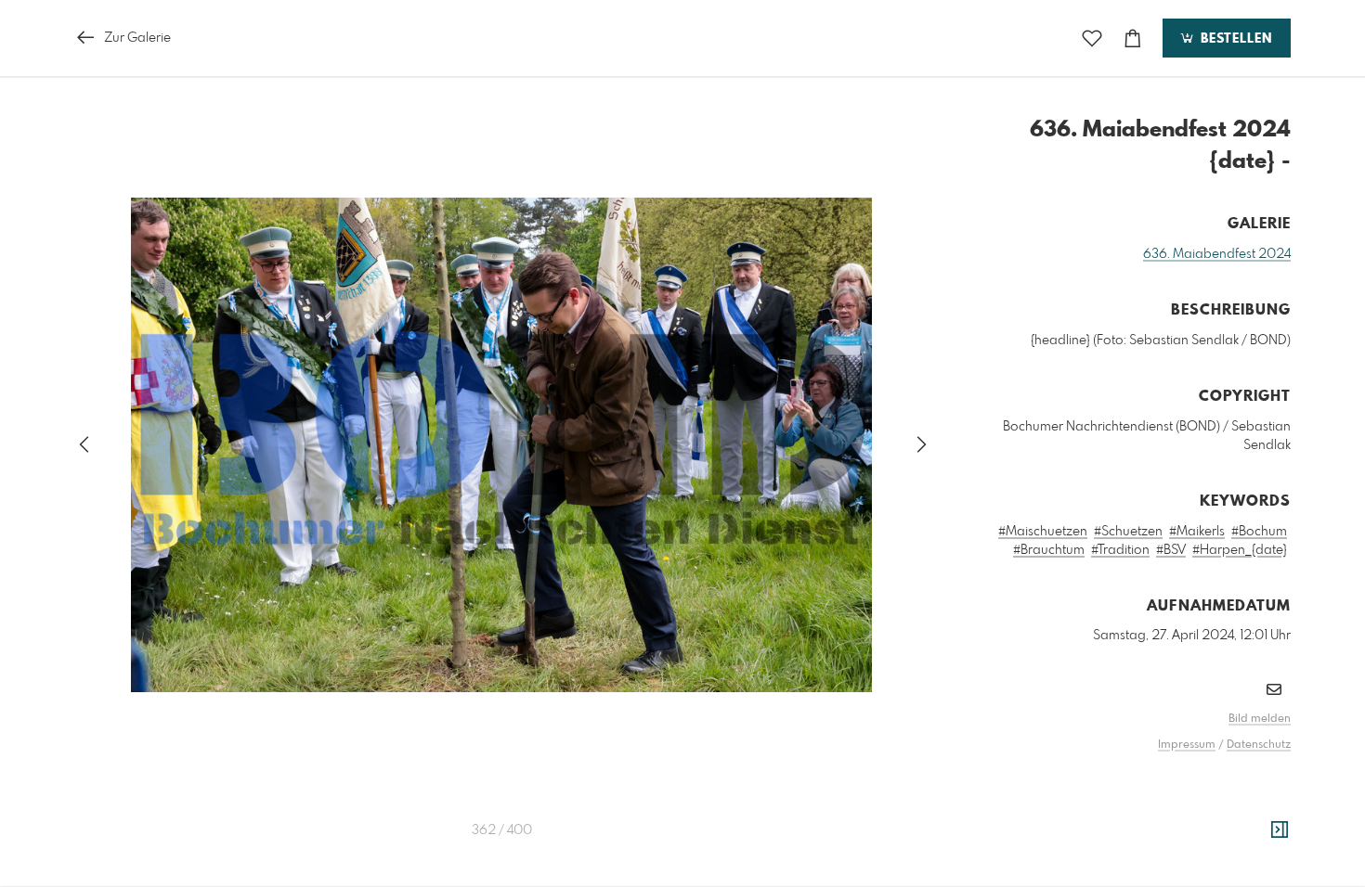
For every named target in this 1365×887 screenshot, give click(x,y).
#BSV (1171, 550)
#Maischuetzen (1042, 531)
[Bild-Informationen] (1279, 830)
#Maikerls (1197, 531)
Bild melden (1259, 719)
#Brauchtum (1049, 550)
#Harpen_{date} (1239, 550)
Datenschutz (1259, 745)
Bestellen (1234, 38)
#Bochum (1259, 531)
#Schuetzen (1128, 531)
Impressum (1187, 745)
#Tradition (1120, 550)
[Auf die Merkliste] (1092, 38)
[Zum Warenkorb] (1133, 38)
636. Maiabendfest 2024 (1217, 254)
